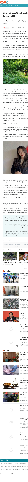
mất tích (11, 246)
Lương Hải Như (7, 244)
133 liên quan (18, 27)
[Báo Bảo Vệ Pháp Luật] (21, 288)
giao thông (16, 465)
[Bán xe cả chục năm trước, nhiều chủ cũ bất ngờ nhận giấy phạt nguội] (11, 329)
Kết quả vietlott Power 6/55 (23, 469)
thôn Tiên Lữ (6, 246)
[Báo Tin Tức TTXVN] (19, 264)
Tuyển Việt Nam (8, 465)
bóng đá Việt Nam (4, 463)
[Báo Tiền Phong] (21, 275)
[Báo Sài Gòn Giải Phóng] (21, 341)
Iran (1, 469)
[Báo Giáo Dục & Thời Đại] (20, 315)
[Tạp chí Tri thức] (5, 27)
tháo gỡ (10, 469)
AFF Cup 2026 (15, 469)
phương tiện (25, 465)
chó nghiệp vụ (17, 244)
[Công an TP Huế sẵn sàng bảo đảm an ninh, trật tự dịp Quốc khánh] (11, 357)
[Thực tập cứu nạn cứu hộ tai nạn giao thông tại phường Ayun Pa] (11, 397)
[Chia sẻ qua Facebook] (4, 240)
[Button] (7, 27)
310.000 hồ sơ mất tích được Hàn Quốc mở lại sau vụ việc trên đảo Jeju (9, 262)
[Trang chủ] (4, 2)
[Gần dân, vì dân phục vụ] (11, 450)
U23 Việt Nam (13, 466)
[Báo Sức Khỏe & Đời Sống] (21, 407)
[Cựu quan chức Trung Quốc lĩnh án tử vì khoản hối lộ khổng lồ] (11, 316)
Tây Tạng (2, 466)
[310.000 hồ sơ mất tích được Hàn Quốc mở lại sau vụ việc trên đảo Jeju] (10, 256)
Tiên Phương (23, 244)
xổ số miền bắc (5, 469)
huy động (16, 246)
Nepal (9, 466)
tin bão (14, 463)
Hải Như (12, 244)
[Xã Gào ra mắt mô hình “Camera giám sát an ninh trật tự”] (11, 437)
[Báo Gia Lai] (22, 436)
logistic (6, 466)
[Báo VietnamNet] (21, 302)
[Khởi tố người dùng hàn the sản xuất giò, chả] (11, 291)
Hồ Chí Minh (3, 465)
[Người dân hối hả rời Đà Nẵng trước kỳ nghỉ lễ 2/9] (11, 278)
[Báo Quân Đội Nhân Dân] (21, 384)
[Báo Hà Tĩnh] (21, 421)
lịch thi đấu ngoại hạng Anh (21, 463)
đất (12, 465)
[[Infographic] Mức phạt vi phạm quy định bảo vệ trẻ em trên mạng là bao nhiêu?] (11, 422)
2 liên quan (26, 288)
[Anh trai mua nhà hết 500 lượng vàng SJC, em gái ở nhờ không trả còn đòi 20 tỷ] (11, 303)
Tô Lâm (20, 465)
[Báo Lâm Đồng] (21, 447)
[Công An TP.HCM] (21, 356)
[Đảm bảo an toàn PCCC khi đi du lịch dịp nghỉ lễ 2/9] (11, 410)
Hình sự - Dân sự (13, 10)
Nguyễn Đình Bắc (20, 466)
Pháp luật (5, 10)
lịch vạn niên (10, 463)
